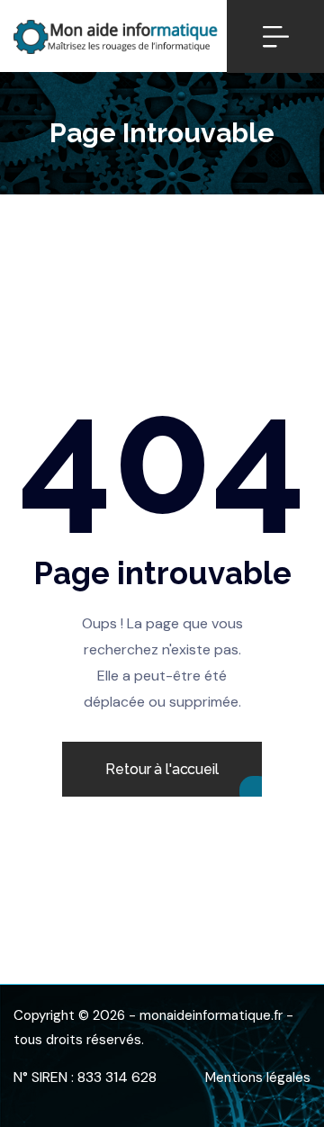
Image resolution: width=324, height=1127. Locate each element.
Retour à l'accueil (161, 769)
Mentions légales (257, 1077)
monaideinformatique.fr (211, 1015)
